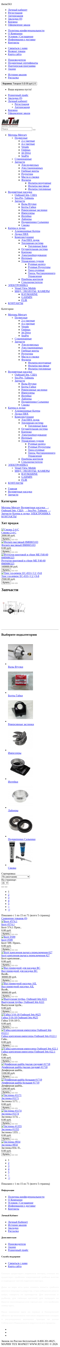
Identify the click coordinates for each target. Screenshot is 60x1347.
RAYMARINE (29, 294)
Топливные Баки (37, 246)
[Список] (2, 886)
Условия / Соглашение (20, 36)
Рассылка (13, 77)
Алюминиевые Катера (27, 231)
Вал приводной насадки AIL (17, 986)
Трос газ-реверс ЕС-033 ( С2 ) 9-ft (20, 576)
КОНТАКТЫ (15, 303)
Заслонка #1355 (10, 1129)
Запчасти (20, 162)
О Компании (15, 33)
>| (9, 909)
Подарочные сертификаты (23, 62)
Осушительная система (34, 249)
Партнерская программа (22, 65)
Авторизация (15, 15)
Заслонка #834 (9, 1144)
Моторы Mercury (17, 134)
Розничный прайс (18, 95)
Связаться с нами (18, 48)
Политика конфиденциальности (26, 30)
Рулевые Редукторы (39, 267)
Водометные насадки (20, 192)
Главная (12, 488)
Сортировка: (8, 873)
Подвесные (21, 137)
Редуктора (27, 174)
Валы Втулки (28, 204)
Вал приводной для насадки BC (19, 971)
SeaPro (25, 155)
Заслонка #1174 (10, 1113)
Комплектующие (24, 237)
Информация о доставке (22, 39)
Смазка (25, 225)
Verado (25, 146)
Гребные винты (30, 171)
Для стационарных (32, 168)
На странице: (8, 879)
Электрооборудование (34, 255)
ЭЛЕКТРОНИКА (18, 285)
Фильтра (26, 180)
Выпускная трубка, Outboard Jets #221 (22, 1002)
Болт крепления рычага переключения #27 (25, 955)
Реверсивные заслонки (34, 210)
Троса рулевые (36, 270)
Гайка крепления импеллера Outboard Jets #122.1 (29, 1036)
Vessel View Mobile (25, 288)
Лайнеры (26, 219)
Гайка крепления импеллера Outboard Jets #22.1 (28, 1051)
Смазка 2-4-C (8, 532)
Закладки (13, 1228)
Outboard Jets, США (26, 195)
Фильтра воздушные (39, 183)
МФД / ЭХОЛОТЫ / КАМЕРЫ (32, 291)
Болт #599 (7, 939)
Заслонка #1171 (10, 1098)
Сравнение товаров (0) (14, 918)
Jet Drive (26, 152)
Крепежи (26, 252)
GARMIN (26, 297)
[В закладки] (13, 539)
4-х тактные (28, 143)
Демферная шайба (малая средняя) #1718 (24, 1067)
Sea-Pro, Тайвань (24, 198)
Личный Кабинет (18, 1222)
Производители (17, 59)
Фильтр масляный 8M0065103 (18, 545)
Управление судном (32, 261)
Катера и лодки (17, 228)
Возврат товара (16, 51)
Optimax (25, 149)
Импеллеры (28, 213)
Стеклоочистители (32, 282)
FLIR (24, 300)
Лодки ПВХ (21, 234)
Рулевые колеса (37, 264)
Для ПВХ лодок (30, 240)
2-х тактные (28, 140)
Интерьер (26, 258)
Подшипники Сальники (35, 222)
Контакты (13, 42)
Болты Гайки (28, 207)
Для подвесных (30, 165)
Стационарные (23, 158)
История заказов (17, 74)
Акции (12, 68)
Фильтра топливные (39, 189)
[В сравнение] (16, 539)
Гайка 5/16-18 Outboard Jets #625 (19, 1017)
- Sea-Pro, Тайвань (35, 510)
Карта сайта (15, 54)
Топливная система (32, 243)
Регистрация (15, 12)
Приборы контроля (32, 279)
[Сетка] (6, 886)
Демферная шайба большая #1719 (20, 1082)
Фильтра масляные (38, 186)
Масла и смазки (30, 177)
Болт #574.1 (8, 924)
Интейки (26, 216)
